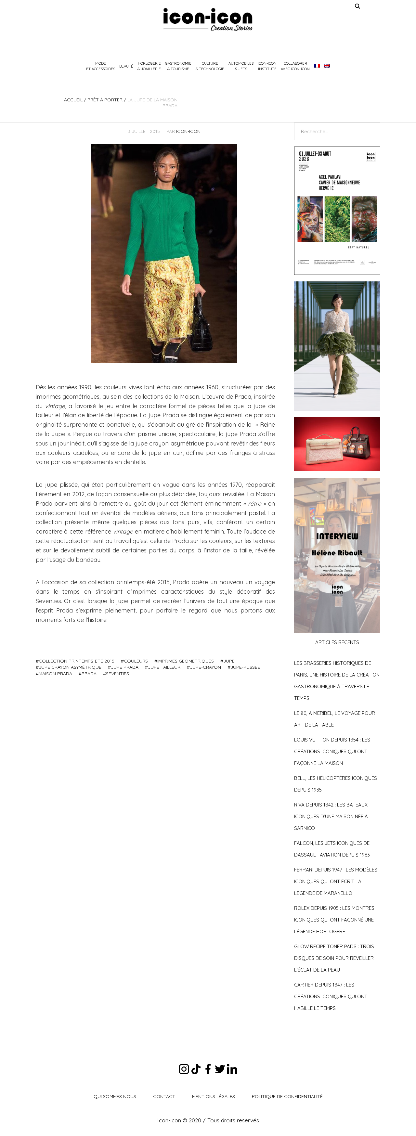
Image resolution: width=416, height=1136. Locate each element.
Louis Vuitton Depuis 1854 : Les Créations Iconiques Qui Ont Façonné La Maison (332, 751)
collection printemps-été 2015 (76, 661)
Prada (89, 674)
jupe (229, 661)
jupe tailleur (164, 667)
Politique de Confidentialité (287, 1096)
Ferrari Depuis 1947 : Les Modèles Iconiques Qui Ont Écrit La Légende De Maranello (335, 881)
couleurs (136, 661)
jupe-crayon (205, 667)
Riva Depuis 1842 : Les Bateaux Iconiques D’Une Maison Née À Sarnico (331, 816)
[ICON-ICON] (208, 19)
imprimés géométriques (185, 661)
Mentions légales (213, 1096)
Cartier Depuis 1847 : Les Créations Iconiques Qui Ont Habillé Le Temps (330, 996)
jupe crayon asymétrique (70, 667)
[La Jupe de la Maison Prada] (164, 253)
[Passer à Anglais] (327, 66)
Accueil (73, 100)
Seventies (117, 674)
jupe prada (124, 667)
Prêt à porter (105, 100)
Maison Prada (55, 674)
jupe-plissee (245, 667)
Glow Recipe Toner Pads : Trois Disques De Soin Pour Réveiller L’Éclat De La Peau (334, 958)
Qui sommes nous (115, 1096)
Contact (164, 1096)
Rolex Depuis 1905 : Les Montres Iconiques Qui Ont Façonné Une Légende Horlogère (334, 920)
